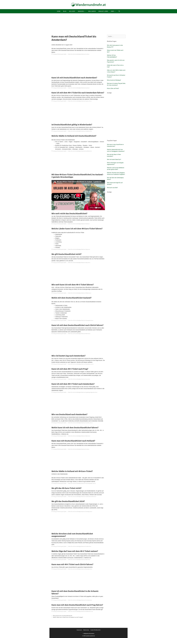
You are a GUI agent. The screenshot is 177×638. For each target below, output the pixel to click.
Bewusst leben (103, 11)
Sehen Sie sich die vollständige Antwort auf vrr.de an (78, 54)
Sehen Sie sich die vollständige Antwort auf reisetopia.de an (80, 511)
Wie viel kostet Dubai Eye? (114, 159)
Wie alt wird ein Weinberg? (114, 80)
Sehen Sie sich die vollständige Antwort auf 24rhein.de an (79, 293)
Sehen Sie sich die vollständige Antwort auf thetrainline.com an (80, 364)
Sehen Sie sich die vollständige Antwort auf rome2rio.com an (80, 422)
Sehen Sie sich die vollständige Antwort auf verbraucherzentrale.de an (82, 496)
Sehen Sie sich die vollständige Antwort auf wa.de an (78, 87)
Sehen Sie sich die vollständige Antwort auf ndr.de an (78, 223)
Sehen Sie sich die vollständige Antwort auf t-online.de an (79, 546)
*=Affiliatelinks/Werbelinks (88, 633)
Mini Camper (92, 11)
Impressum (79, 630)
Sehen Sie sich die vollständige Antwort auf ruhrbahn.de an (80, 131)
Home (58, 11)
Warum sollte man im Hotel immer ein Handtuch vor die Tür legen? (68, 617)
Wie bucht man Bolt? (112, 187)
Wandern (81, 11)
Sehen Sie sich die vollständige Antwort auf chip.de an (79, 249)
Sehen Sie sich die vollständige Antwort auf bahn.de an (79, 333)
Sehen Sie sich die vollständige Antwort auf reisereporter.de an (80, 320)
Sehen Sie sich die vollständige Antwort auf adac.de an (79, 262)
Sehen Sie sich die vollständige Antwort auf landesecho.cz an (80, 611)
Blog (64, 11)
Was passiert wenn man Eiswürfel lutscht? (62, 615)
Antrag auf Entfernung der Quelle (59, 54)
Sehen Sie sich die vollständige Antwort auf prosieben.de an (80, 569)
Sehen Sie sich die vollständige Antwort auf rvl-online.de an (80, 600)
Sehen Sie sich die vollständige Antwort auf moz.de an (79, 379)
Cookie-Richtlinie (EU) (95, 630)
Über (112, 11)
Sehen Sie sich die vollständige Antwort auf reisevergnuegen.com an (82, 483)
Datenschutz (86, 630)
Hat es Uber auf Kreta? (113, 88)
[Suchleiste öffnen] (119, 11)
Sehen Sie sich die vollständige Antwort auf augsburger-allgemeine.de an (82, 392)
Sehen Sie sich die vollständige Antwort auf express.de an (79, 101)
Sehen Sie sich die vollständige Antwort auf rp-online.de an (80, 151)
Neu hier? (72, 11)
